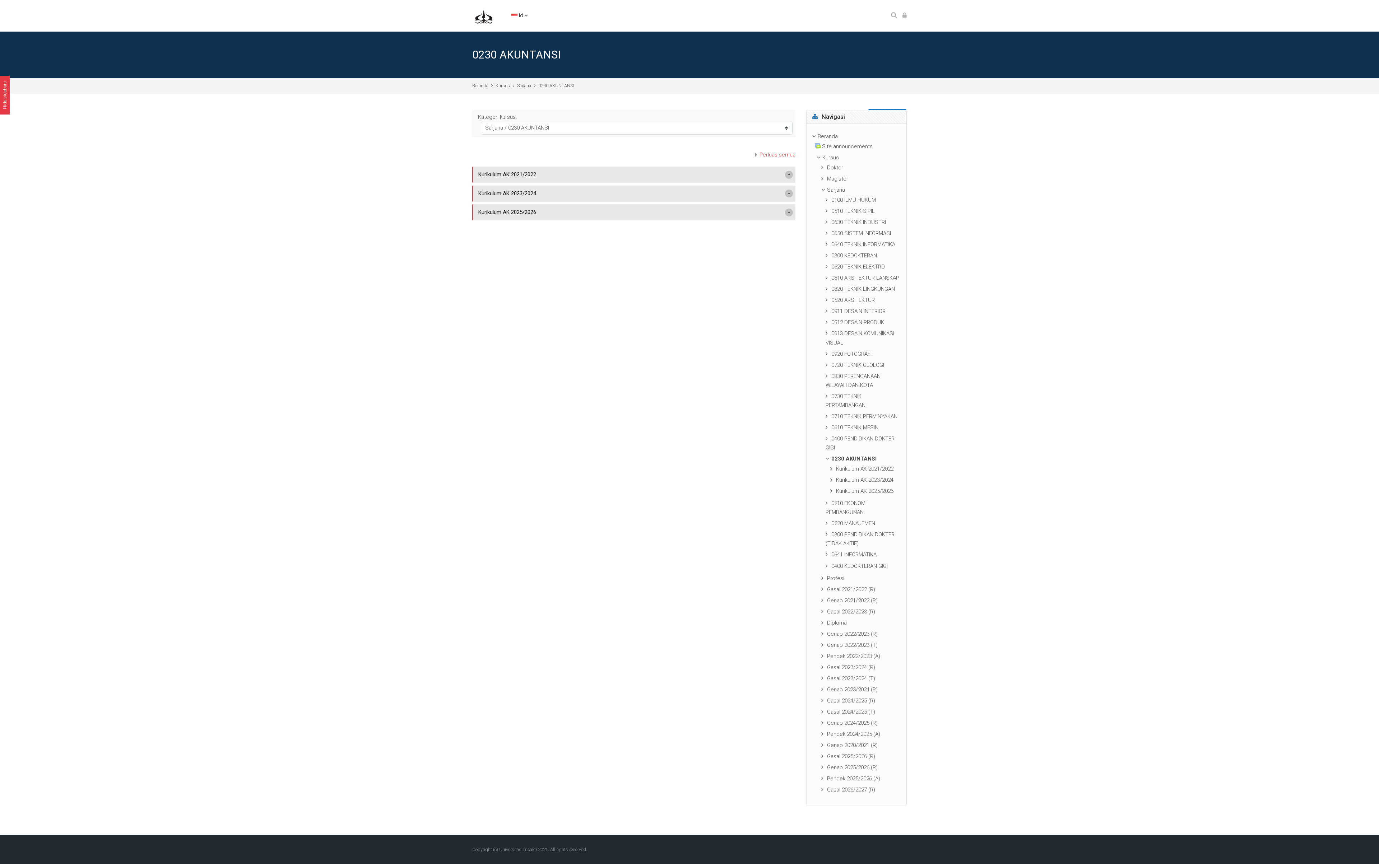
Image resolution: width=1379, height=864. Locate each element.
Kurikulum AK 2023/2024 (507, 193)
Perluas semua (777, 154)
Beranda (480, 85)
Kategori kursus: (497, 117)
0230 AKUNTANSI (556, 85)
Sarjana (524, 85)
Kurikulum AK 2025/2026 (507, 212)
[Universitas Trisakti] (483, 15)
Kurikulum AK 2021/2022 (507, 174)
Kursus (503, 85)
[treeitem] (856, 464)
